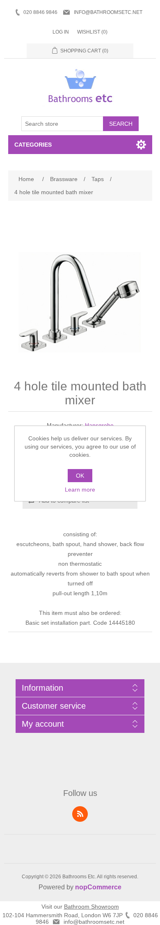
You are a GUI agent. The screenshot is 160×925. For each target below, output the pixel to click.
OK (80, 475)
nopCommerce (98, 887)
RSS (80, 814)
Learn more (80, 489)
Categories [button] (33, 144)
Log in (61, 32)
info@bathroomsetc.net (108, 12)
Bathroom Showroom (91, 906)
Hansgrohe (99, 425)
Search (121, 123)
